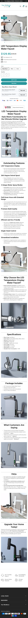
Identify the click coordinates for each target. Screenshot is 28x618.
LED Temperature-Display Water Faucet (14, 47)
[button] (2, 1)
